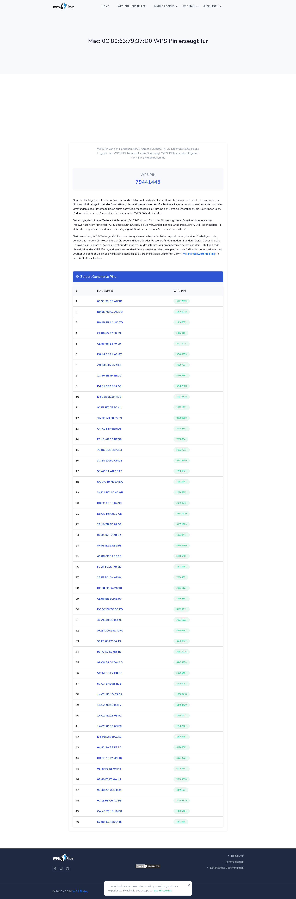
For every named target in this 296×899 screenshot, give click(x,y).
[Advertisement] (148, 100)
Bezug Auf (237, 856)
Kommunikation (234, 862)
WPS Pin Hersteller (132, 6)
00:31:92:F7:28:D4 (109, 535)
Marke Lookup (164, 6)
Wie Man (189, 6)
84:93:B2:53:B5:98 (109, 546)
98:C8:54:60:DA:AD (110, 662)
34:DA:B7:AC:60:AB (110, 492)
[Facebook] (55, 868)
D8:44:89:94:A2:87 (109, 354)
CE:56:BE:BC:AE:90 (109, 599)
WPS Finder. (80, 891)
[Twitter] (61, 868)
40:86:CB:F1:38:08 (109, 556)
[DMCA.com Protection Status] (148, 866)
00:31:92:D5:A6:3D (109, 301)
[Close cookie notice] (189, 885)
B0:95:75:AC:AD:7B (110, 312)
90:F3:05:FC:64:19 (109, 641)
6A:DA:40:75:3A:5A (110, 482)
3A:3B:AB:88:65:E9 (109, 418)
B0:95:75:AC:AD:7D (110, 322)
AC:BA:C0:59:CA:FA (110, 631)
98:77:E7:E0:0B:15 (109, 652)
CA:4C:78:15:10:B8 (109, 811)
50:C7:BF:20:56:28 (109, 684)
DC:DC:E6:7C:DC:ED (110, 609)
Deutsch (212, 6)
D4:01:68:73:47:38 (109, 397)
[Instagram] (67, 868)
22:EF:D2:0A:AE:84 (109, 577)
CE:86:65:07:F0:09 (109, 333)
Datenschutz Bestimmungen (226, 868)
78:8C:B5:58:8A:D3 (109, 450)
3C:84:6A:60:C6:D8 (109, 461)
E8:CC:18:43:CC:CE (109, 514)
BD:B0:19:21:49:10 (109, 758)
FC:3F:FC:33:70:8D (109, 567)
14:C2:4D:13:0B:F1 (109, 716)
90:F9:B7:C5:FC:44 (109, 407)
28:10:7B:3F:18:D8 (109, 524)
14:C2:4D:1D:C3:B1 (109, 694)
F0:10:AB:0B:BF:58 (109, 439)
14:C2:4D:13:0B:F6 (109, 726)
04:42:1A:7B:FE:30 (109, 747)
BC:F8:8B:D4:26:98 (109, 588)
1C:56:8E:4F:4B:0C (109, 376)
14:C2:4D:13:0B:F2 (109, 705)
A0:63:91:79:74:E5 (109, 365)
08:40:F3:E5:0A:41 (109, 779)
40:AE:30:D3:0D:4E (109, 620)
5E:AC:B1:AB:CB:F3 (109, 471)
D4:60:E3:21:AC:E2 (109, 737)
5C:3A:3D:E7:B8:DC (109, 673)
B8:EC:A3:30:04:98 (109, 503)
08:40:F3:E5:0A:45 (109, 769)
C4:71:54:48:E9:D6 (109, 429)
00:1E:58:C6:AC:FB (109, 801)
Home (105, 6)
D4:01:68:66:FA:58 (109, 386)
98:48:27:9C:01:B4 (109, 790)
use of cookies (163, 890)
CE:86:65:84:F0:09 (109, 344)
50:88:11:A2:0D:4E (109, 822)
